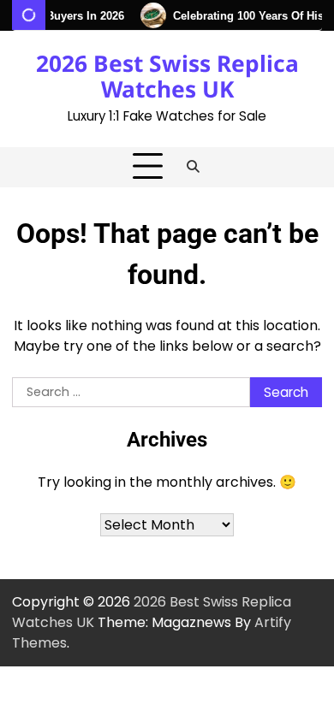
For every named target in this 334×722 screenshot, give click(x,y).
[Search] (193, 167)
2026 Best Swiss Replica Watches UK (167, 76)
